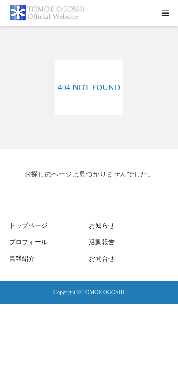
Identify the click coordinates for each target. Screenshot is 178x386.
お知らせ (102, 225)
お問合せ (102, 258)
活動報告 (102, 242)
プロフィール (28, 242)
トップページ (28, 225)
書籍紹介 (22, 258)
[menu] (165, 13)
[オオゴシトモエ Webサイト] (48, 13)
